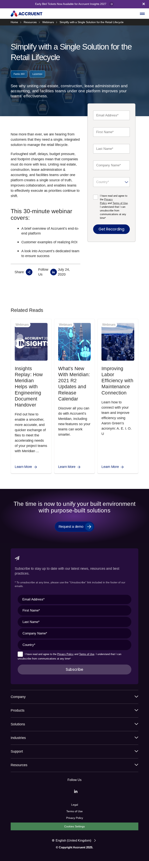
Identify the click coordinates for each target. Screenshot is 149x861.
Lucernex (37, 74)
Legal (74, 804)
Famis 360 (19, 74)
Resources (30, 22)
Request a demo (71, 527)
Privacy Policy (65, 654)
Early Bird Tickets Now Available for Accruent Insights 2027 (71, 3)
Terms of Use (120, 203)
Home (14, 22)
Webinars (48, 22)
